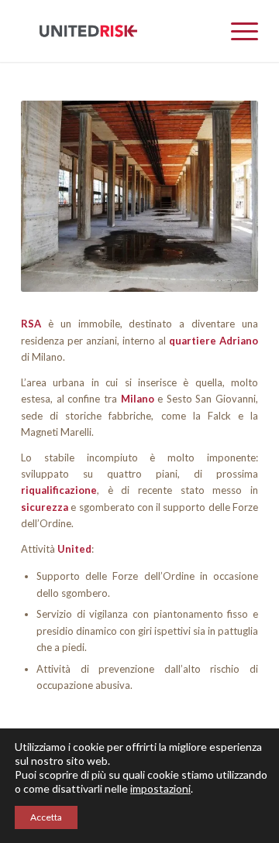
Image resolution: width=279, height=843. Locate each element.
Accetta (46, 817)
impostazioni (160, 788)
